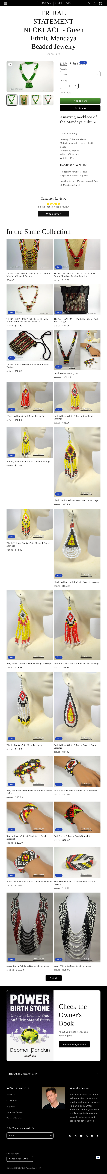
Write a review (53, 214)
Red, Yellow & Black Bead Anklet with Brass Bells (29, 792)
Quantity (63, 81)
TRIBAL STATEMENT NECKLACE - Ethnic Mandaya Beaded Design (28, 275)
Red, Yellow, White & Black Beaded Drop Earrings (75, 746)
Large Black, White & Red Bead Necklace (28, 966)
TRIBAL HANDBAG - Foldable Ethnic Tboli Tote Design (76, 320)
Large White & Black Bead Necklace (72, 966)
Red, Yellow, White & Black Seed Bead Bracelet (26, 837)
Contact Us (12, 1100)
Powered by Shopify (34, 1168)
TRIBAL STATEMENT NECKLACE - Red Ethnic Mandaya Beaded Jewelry (74, 275)
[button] (5, 3)
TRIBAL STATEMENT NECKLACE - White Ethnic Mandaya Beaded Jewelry (28, 320)
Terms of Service (14, 1118)
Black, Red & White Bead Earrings (24, 745)
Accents (63, 69)
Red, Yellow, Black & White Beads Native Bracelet (75, 883)
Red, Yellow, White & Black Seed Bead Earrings (73, 417)
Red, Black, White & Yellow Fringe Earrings (29, 663)
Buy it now (80, 108)
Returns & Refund (15, 1112)
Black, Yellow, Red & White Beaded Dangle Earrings (29, 544)
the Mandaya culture (78, 122)
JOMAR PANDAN (19, 1168)
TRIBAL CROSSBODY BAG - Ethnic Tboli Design (28, 365)
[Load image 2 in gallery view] (24, 100)
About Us (11, 1094)
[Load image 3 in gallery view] (36, 100)
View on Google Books (74, 1044)
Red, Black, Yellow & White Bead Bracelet (75, 790)
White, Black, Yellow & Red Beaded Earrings (77, 663)
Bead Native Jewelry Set (66, 373)
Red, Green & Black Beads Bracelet (72, 836)
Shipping (63, 64)
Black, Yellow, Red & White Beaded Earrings (76, 582)
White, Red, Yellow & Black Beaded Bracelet (29, 881)
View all (53, 978)
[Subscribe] (50, 1135)
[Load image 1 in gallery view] (12, 100)
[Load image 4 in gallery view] (48, 100)
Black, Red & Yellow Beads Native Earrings (76, 500)
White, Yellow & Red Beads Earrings (25, 416)
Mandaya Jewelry (72, 185)
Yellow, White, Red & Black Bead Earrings (28, 461)
